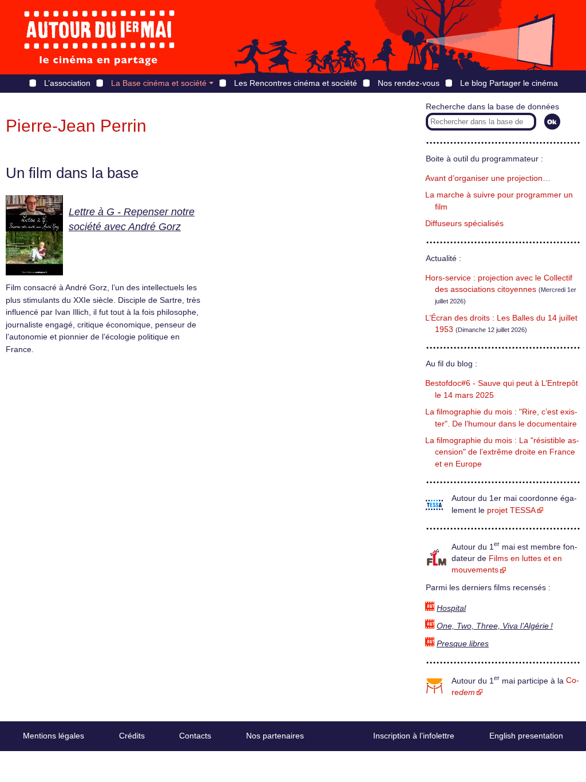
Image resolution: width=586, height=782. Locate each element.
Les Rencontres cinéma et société (295, 83)
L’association (67, 83)
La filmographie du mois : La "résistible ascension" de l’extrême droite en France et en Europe (502, 452)
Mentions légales (53, 735)
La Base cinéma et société (159, 83)
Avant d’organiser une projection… (488, 178)
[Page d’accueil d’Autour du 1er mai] (100, 37)
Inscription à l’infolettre (413, 735)
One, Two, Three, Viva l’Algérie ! (495, 626)
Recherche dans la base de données (492, 106)
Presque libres (463, 643)
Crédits (132, 735)
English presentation (526, 735)
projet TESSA (511, 510)
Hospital (451, 608)
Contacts (195, 735)
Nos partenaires (275, 735)
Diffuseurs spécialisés (464, 223)
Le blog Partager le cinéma (509, 83)
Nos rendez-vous (409, 83)
